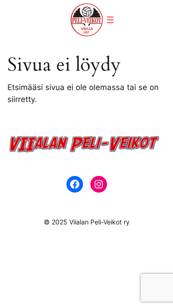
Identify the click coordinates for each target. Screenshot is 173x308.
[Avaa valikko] (110, 19)
